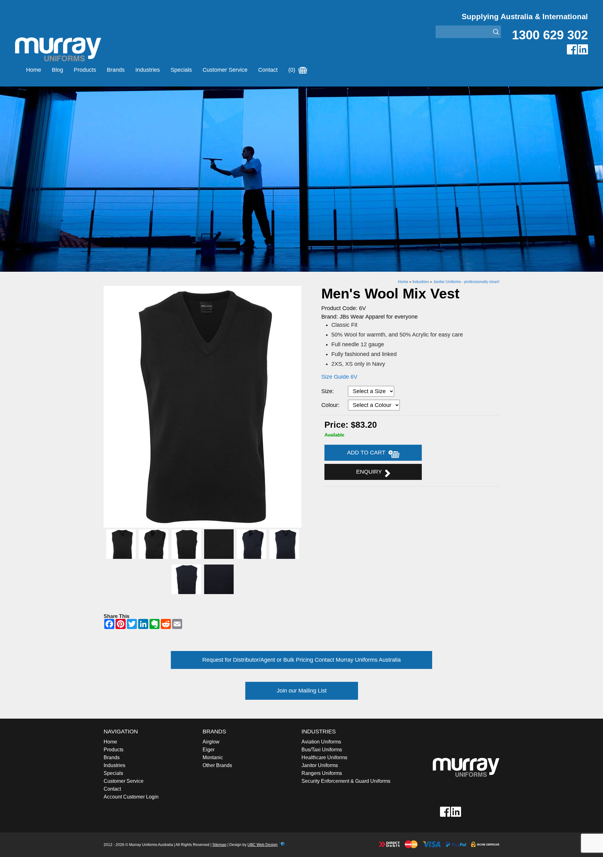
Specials (181, 70)
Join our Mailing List (302, 690)
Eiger (209, 749)
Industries (147, 70)
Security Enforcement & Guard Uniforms (346, 781)
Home (33, 70)
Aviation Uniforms (321, 741)
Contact (268, 70)
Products (85, 70)
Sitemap (219, 845)
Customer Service (225, 70)
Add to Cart (367, 452)
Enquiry (370, 472)
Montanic (213, 757)
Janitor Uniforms (320, 765)
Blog (57, 70)
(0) (292, 70)
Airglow (211, 741)
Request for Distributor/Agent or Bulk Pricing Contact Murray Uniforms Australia (301, 660)
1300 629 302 (550, 35)
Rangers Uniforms (322, 773)
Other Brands (217, 765)
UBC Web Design (262, 845)
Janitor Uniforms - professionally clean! (466, 282)
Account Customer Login (131, 796)
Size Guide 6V (339, 377)
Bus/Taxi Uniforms (322, 749)
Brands (116, 70)
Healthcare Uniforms (324, 757)
